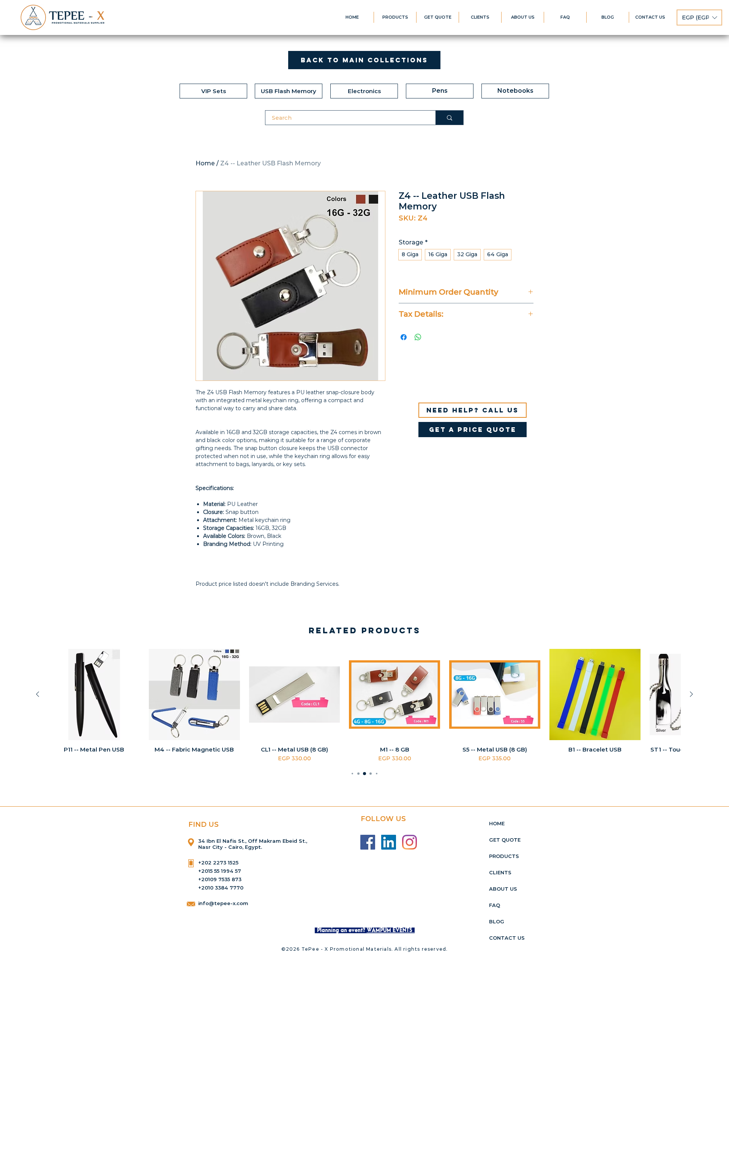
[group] (364, 706)
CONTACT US (507, 938)
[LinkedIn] (388, 842)
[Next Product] (691, 694)
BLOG (496, 921)
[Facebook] (367, 842)
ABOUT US (503, 889)
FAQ (494, 905)
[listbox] (699, 17)
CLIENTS (500, 872)
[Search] (449, 118)
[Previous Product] (37, 694)
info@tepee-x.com (223, 903)
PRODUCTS (504, 856)
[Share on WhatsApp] (418, 337)
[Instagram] (409, 842)
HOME (497, 823)
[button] (699, 17)
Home (205, 163)
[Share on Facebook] (403, 337)
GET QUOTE (505, 840)
